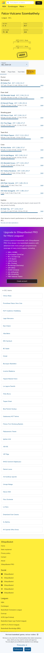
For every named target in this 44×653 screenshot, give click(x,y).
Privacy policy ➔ (22, 645)
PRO (39, 3)
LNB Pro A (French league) (10, 625)
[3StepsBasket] (3, 2)
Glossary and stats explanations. (10, 223)
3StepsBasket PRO (7, 564)
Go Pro (31, 72)
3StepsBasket (8, 574)
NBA (2, 602)
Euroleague (5, 606)
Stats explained (6, 550)
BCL (10, 18)
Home (3, 546)
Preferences (18, 649)
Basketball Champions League (11, 610)
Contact (3, 557)
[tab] (3, 72)
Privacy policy (5, 553)
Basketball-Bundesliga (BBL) (11, 628)
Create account (22, 281)
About (3, 561)
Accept (27, 649)
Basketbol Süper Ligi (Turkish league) (13, 621)
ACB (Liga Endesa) (7, 617)
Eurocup (3, 614)
